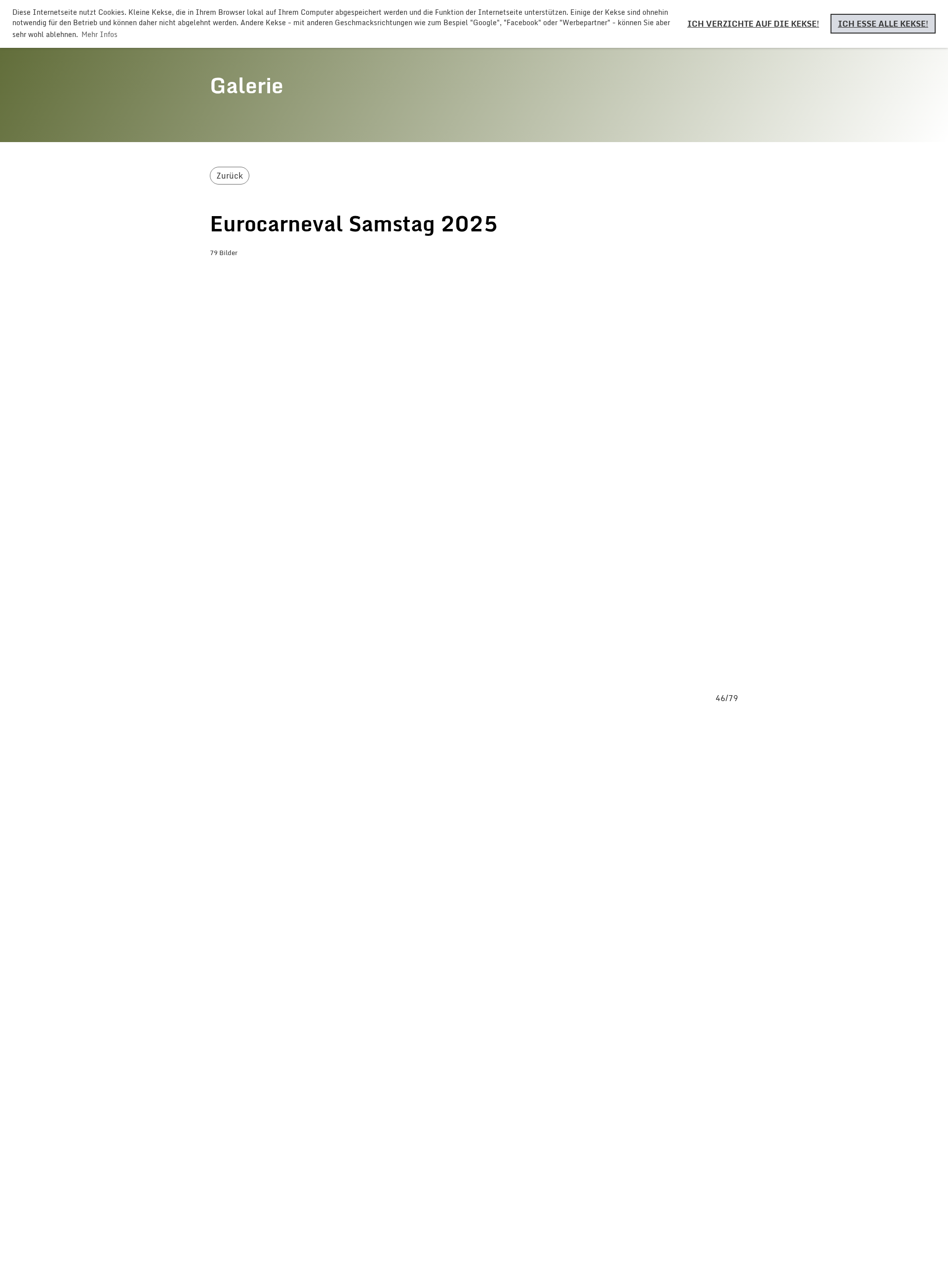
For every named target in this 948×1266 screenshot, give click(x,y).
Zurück (229, 175)
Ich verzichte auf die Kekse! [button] (753, 23)
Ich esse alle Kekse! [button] (883, 23)
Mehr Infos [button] (99, 34)
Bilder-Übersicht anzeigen (281, 272)
